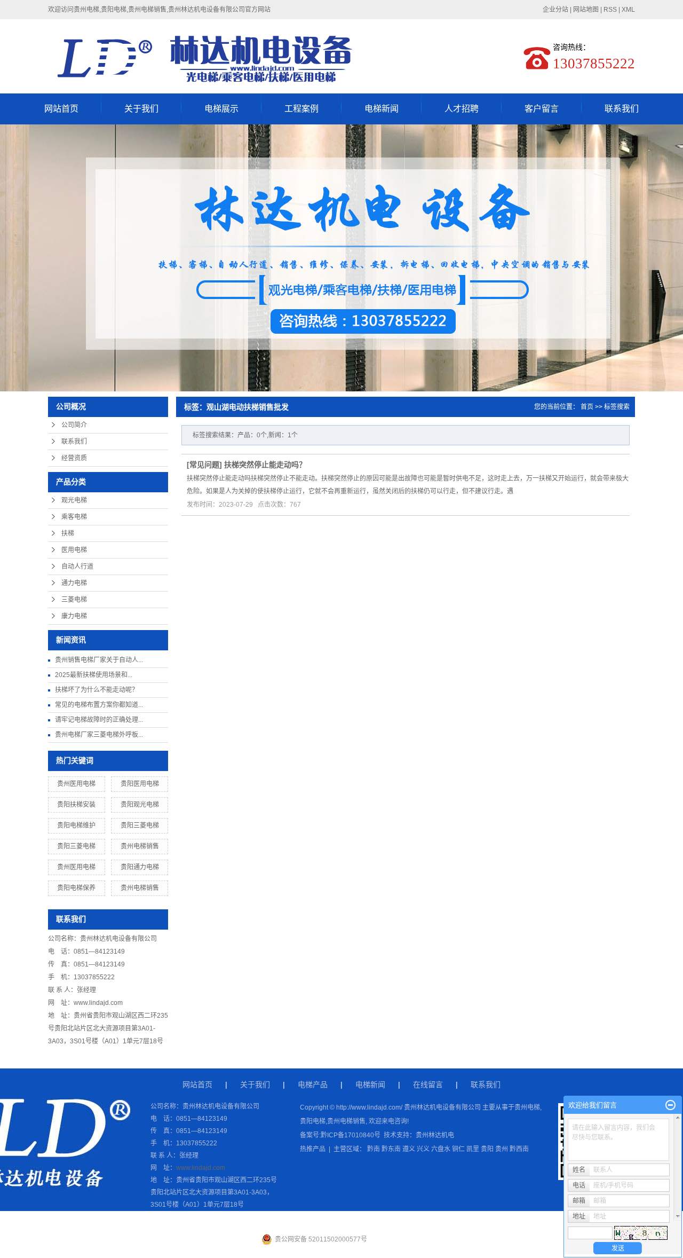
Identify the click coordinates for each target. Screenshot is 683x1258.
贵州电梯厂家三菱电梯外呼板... (99, 734)
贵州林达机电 (435, 1135)
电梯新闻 (381, 108)
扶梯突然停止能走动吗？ (265, 464)
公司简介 (74, 425)
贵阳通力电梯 (140, 867)
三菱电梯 (74, 599)
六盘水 (440, 1149)
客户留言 (542, 108)
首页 (587, 407)
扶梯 (67, 533)
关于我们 (141, 108)
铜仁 (458, 1149)
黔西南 (519, 1149)
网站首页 (61, 108)
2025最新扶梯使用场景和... (93, 675)
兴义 (423, 1149)
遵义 (408, 1149)
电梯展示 (221, 108)
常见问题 (204, 464)
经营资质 (74, 458)
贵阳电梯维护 (76, 825)
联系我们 (622, 108)
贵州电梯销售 (140, 846)
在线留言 (428, 1084)
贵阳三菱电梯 (140, 825)
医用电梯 (74, 550)
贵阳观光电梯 (140, 804)
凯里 (472, 1149)
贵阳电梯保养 (76, 888)
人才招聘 (461, 108)
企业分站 (555, 9)
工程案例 (301, 108)
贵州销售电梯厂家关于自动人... (99, 660)
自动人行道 (77, 566)
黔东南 (391, 1149)
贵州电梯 (527, 1107)
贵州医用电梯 (76, 784)
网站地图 (586, 9)
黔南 (373, 1149)
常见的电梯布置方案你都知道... (99, 705)
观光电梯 (74, 500)
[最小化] (670, 1105)
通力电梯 (74, 583)
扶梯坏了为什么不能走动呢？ (96, 690)
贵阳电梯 (312, 1121)
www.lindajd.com (98, 1003)
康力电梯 (74, 616)
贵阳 (487, 1149)
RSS (610, 9)
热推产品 (312, 1149)
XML (628, 9)
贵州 (501, 1149)
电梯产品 (313, 1084)
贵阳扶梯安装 (76, 804)
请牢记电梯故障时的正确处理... (99, 720)
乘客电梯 (74, 517)
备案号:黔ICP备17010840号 (340, 1135)
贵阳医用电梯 (140, 784)
